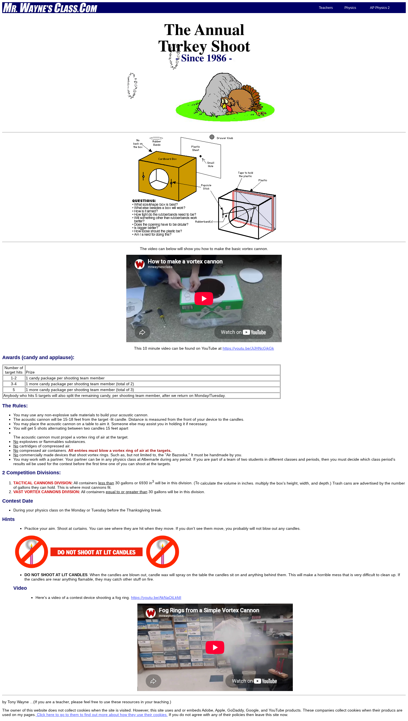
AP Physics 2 (380, 8)
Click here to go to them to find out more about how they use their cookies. (102, 714)
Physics (350, 8)
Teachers (326, 8)
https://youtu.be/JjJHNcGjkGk (248, 348)
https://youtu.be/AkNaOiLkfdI (156, 597)
